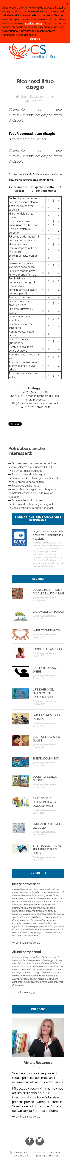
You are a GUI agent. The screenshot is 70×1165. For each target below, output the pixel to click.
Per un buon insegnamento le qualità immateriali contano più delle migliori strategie (32, 493)
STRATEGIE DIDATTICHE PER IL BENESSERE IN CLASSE (47, 849)
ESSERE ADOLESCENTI (46, 758)
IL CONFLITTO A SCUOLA (47, 649)
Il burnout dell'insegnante (27, 470)
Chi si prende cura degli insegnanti (33, 507)
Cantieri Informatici (43, 1155)
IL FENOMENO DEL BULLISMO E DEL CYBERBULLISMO (43, 693)
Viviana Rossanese (31, 96)
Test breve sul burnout (25, 485)
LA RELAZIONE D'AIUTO (46, 630)
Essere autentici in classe (27, 500)
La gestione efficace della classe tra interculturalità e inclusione (48, 535)
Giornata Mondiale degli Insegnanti (33, 504)
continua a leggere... (27, 942)
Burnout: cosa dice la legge (28, 474)
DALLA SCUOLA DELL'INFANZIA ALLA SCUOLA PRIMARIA (44, 802)
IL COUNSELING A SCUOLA (48, 611)
